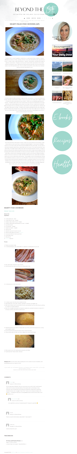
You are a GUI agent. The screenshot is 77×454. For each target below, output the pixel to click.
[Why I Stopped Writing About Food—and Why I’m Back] (67, 85)
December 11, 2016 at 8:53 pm (16, 426)
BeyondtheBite (15, 398)
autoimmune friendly (13, 20)
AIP (7, 20)
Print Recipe (9, 211)
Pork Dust (7, 238)
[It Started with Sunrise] (57, 85)
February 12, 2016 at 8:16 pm (15, 414)
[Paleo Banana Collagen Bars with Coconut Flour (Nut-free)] (67, 100)
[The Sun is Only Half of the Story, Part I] (57, 71)
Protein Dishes (22, 368)
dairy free (35, 367)
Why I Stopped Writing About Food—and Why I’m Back (67, 88)
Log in (31, 452)
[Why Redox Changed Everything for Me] (67, 71)
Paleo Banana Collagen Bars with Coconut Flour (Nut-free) (67, 103)
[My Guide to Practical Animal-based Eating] (57, 100)
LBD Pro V (14, 452)
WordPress (27, 452)
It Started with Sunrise (57, 87)
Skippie (11, 382)
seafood (28, 368)
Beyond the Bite (29, 13)
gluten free (42, 367)
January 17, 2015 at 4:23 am (15, 383)
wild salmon (21, 232)
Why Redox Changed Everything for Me (67, 73)
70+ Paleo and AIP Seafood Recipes (13, 440)
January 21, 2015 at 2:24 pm (17, 400)
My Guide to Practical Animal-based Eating (57, 102)
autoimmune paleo (28, 367)
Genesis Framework (21, 452)
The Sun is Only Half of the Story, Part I (57, 73)
